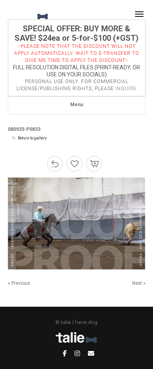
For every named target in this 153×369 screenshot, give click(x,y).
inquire (126, 88)
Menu (76, 104)
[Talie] (28, 14)
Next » (139, 283)
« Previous (19, 283)
